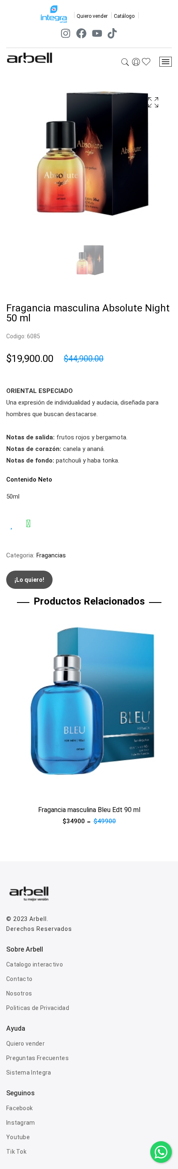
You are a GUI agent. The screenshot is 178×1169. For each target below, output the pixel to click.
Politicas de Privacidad (37, 1008)
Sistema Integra (28, 1072)
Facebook (19, 1108)
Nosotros (19, 993)
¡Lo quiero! (29, 579)
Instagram (20, 1122)
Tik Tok (16, 1151)
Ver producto (24, 790)
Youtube (18, 1137)
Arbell (37, 919)
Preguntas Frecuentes (37, 1058)
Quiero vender (92, 16)
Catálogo (124, 16)
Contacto (19, 979)
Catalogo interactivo (34, 964)
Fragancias (51, 555)
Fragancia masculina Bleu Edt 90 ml (89, 810)
